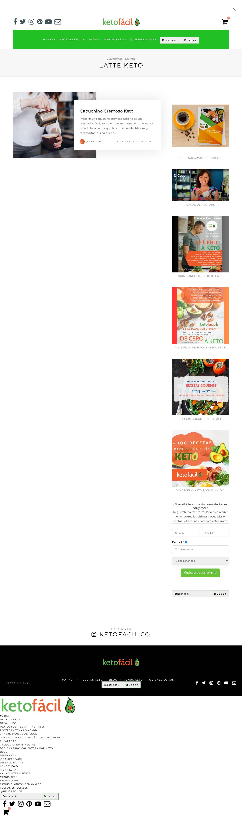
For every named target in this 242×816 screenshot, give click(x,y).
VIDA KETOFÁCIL (11, 759)
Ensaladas (8, 741)
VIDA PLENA (8, 769)
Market (49, 39)
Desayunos (8, 723)
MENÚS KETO (114, 39)
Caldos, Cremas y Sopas (18, 744)
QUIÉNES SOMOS (143, 39)
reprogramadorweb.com (2, 645)
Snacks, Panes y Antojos (18, 733)
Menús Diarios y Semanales (20, 784)
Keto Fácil (99, 141)
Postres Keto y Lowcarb (18, 730)
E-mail (177, 542)
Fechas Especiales (14, 787)
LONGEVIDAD (9, 766)
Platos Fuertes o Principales (22, 726)
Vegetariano (9, 780)
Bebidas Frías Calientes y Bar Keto (26, 748)
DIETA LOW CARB (11, 762)
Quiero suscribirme (200, 573)
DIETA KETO (8, 755)
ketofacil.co (124, 634)
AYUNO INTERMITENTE (15, 773)
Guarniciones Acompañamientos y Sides (30, 737)
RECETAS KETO (70, 39)
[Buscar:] (179, 40)
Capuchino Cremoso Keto (106, 111)
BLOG (93, 39)
